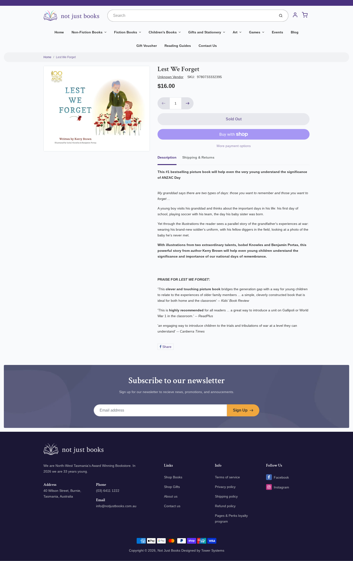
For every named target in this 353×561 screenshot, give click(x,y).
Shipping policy (226, 496)
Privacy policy (225, 487)
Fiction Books (125, 32)
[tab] (170, 159)
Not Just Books (169, 550)
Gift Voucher (146, 46)
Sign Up (240, 410)
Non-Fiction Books (87, 32)
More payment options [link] (234, 146)
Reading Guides (177, 46)
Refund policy (225, 506)
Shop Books (173, 477)
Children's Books (163, 32)
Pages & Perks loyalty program (231, 518)
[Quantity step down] (164, 103)
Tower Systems (212, 550)
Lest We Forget (66, 57)
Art (235, 32)
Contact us (172, 506)
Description (167, 157)
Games (254, 32)
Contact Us (208, 46)
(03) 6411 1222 (107, 491)
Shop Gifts (172, 487)
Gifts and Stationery (204, 32)
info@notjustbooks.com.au (116, 506)
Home (59, 32)
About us (170, 496)
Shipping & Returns (198, 157)
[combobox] (190, 16)
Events (277, 32)
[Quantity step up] (188, 103)
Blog (294, 32)
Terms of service (227, 477)
